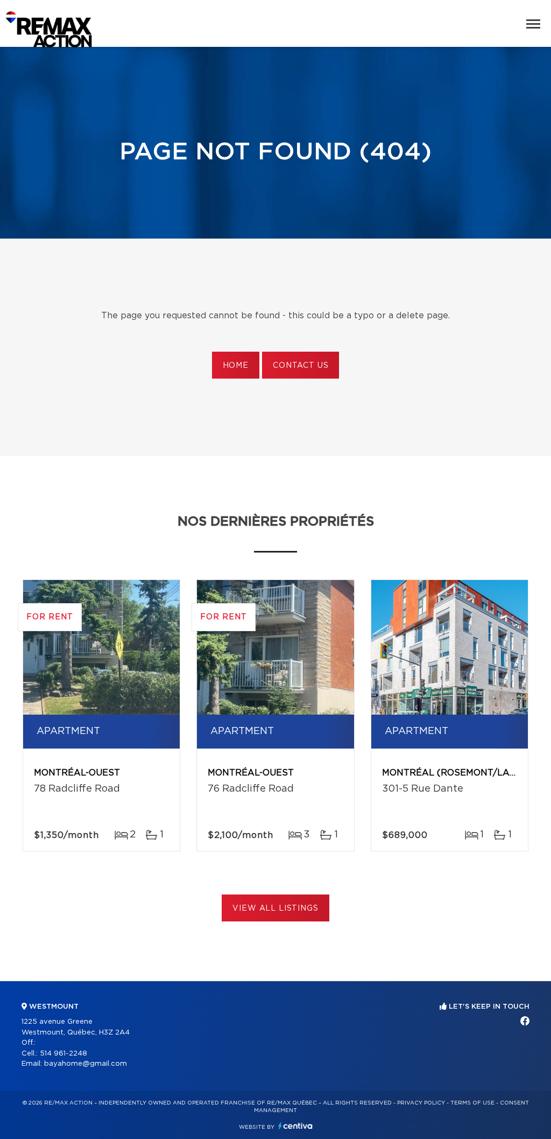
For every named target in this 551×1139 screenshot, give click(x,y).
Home (236, 365)
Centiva (295, 1125)
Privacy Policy (421, 1103)
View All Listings (275, 908)
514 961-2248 (63, 1053)
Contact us (300, 365)
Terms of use (472, 1103)
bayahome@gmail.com (85, 1063)
